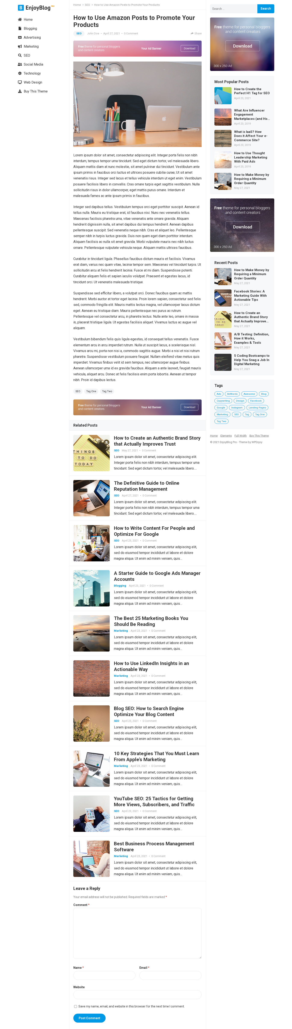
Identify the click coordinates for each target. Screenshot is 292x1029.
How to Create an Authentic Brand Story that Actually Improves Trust (251, 317)
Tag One (91, 391)
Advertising (32, 37)
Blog (263, 394)
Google (221, 407)
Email (144, 967)
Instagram (237, 407)
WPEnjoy (257, 442)
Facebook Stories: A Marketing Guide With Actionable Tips (250, 295)
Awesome (249, 394)
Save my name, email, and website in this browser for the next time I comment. (131, 1006)
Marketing (31, 46)
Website (79, 987)
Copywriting (223, 400)
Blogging (30, 28)
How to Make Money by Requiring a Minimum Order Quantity (251, 179)
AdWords (232, 394)
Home (28, 20)
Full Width (240, 435)
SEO (26, 55)
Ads (219, 394)
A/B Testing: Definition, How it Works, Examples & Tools (251, 338)
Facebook (256, 400)
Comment (81, 905)
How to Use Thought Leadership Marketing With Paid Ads (250, 157)
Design (240, 400)
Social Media (33, 64)
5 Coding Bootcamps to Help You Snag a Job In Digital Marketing (252, 360)
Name (78, 967)
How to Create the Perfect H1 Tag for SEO (252, 91)
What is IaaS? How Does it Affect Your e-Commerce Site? (250, 136)
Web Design (32, 82)
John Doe (93, 33)
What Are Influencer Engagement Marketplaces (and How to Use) (252, 115)
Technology (32, 73)
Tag (247, 414)
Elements (226, 435)
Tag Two (107, 391)
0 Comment (131, 33)
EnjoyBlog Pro (228, 442)
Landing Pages (257, 407)
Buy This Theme (35, 91)
